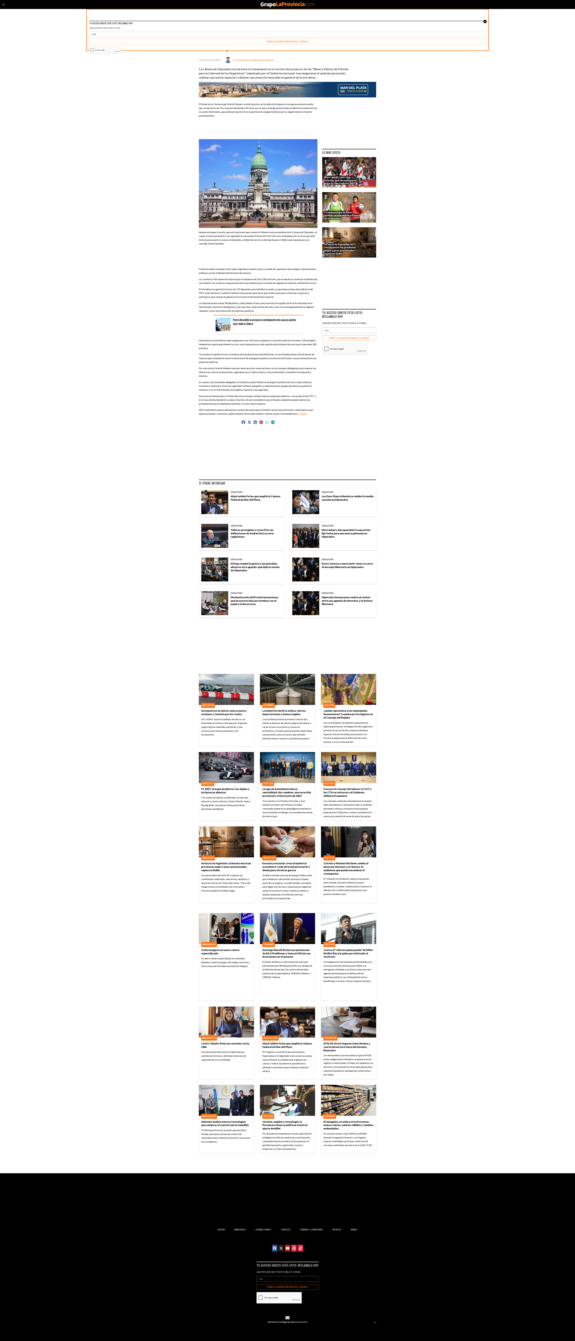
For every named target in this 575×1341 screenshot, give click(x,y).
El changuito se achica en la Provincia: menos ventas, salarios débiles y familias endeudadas (348, 1125)
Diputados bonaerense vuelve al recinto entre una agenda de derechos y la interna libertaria (347, 601)
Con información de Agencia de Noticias (253, 60)
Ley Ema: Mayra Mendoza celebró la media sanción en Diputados (348, 498)
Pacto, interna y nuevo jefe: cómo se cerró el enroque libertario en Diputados (347, 565)
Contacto (285, 1229)
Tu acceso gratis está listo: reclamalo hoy (342, 314)
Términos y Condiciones (311, 1229)
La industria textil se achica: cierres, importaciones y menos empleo (284, 712)
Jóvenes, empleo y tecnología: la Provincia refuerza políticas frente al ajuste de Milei (284, 1125)
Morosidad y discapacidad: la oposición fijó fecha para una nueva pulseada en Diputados (346, 533)
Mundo (354, 1229)
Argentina (208, 705)
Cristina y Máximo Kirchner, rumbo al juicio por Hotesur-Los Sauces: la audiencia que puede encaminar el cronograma (345, 868)
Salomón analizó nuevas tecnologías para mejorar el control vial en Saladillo (225, 1123)
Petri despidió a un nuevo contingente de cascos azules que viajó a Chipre (264, 321)
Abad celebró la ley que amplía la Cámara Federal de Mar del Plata (255, 498)
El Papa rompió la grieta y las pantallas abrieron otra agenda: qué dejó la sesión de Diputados (255, 567)
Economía (269, 705)
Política (329, 705)
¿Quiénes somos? (263, 1229)
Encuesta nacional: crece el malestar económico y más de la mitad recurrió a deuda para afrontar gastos (286, 867)
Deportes (207, 783)
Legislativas (237, 491)
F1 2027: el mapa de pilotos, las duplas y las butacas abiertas (225, 790)
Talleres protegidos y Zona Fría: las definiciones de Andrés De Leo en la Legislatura (252, 533)
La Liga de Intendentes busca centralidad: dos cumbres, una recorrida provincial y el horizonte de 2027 (286, 792)
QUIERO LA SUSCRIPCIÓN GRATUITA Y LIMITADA (349, 338)
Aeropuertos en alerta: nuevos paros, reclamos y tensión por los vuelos (224, 712)
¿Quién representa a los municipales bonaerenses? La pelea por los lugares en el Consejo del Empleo (348, 714)
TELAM (303, 413)
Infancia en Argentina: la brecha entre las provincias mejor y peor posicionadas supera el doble (226, 867)
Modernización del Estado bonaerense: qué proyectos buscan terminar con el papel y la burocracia (255, 601)
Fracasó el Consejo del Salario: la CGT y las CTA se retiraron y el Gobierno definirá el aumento (347, 792)
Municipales (209, 944)
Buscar (221, 1229)
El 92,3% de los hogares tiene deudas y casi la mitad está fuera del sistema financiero (346, 1047)
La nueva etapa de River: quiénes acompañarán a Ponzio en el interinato (342, 215)
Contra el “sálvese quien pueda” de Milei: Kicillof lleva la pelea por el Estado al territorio (348, 953)
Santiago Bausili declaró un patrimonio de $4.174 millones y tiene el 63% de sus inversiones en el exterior (286, 953)
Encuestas (269, 857)
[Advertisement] (259, 126)
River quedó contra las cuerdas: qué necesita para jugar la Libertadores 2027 (340, 180)
